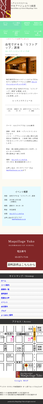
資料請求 (27, 24)
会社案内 (4, 306)
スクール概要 (37, 33)
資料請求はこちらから (21, 264)
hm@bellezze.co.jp (14, 170)
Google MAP (21, 381)
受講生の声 (37, 24)
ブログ (5, 32)
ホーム (5, 24)
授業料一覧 (5, 289)
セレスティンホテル (19, 159)
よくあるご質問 (16, 33)
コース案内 (16, 24)
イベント (27, 32)
